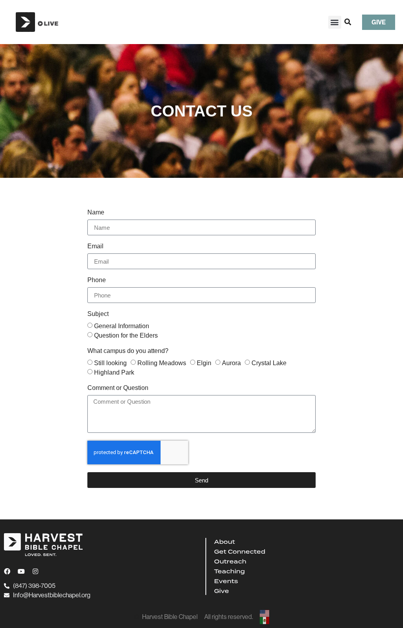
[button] (334, 22)
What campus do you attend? (127, 351)
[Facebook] (7, 571)
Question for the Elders (126, 335)
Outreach (230, 561)
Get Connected (239, 552)
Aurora (231, 363)
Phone (96, 280)
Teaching (229, 571)
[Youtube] (21, 571)
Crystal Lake (269, 363)
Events (226, 581)
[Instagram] (35, 571)
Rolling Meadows (161, 363)
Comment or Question (117, 388)
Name (95, 212)
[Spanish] (265, 620)
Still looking (110, 363)
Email (95, 246)
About (224, 542)
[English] (265, 613)
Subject (98, 314)
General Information (121, 326)
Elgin (204, 363)
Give (221, 591)
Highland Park (114, 372)
